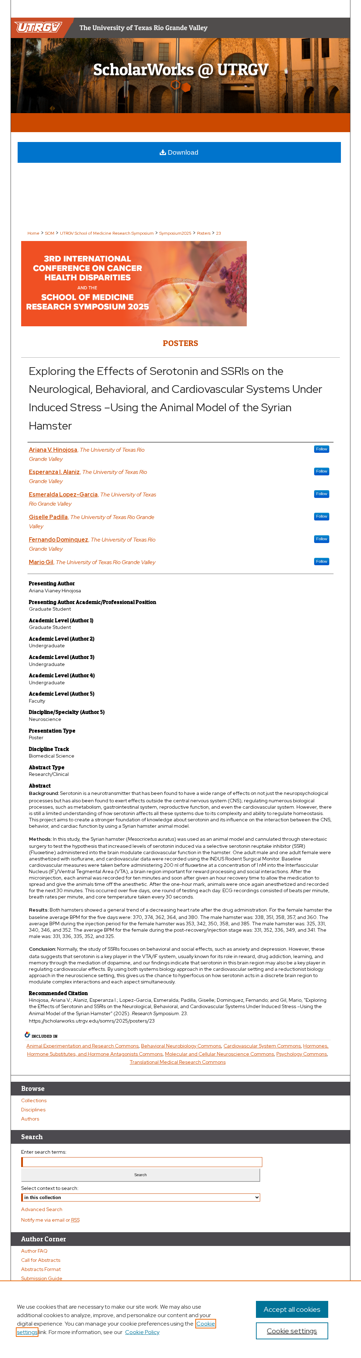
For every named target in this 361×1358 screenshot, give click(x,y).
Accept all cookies (292, 1309)
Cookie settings (292, 1330)
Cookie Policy (142, 1332)
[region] (180, 1319)
